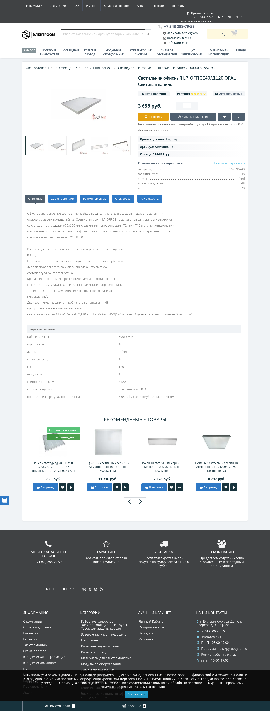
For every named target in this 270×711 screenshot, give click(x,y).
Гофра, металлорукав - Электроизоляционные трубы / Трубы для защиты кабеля (105, 625)
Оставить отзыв (230, 94)
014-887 (158, 154)
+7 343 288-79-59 (212, 631)
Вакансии (30, 633)
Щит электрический (191, 52)
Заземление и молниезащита (103, 634)
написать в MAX (179, 38)
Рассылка (146, 639)
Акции (141, 6)
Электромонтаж (35, 645)
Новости (158, 6)
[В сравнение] (70, 487)
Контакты (177, 6)
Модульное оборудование (113, 52)
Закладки (146, 633)
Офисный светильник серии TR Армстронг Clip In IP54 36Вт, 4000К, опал (107, 467)
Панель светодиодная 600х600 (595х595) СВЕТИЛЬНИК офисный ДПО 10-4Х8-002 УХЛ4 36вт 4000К (53, 467)
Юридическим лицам (39, 663)
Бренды (241, 50)
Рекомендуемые (94, 198)
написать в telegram (182, 33)
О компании (57, 6)
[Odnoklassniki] (89, 588)
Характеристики (62, 198)
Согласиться (136, 694)
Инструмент (90, 640)
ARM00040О (164, 147)
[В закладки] (62, 487)
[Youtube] (100, 588)
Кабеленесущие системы (141, 52)
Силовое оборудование (167, 52)
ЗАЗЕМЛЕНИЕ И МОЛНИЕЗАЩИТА (218, 52)
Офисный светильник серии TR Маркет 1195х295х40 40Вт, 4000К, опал (162, 467)
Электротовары (37, 68)
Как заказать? (149, 198)
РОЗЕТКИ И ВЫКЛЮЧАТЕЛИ (49, 52)
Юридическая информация (44, 657)
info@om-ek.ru (178, 43)
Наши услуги (33, 6)
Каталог (29, 50)
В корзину (47, 487)
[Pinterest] (94, 588)
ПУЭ (76, 6)
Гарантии (30, 639)
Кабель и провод (90, 52)
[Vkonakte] (83, 588)
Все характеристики (229, 163)
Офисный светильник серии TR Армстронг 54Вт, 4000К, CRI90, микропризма (216, 467)
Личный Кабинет (152, 621)
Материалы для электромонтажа (106, 658)
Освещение (71, 50)
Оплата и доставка (117, 6)
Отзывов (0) (123, 198)
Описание (35, 198)
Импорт (91, 6)
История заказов (152, 627)
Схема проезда (34, 651)
